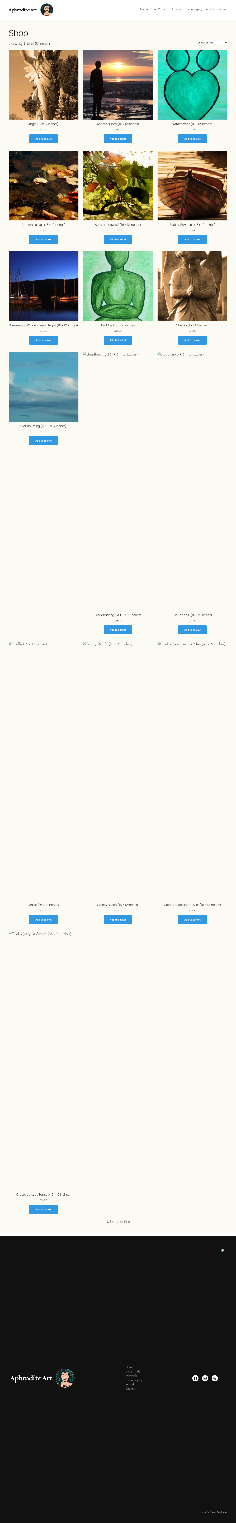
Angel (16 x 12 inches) (43, 124)
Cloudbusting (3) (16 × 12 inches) (118, 615)
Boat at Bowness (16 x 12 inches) (192, 224)
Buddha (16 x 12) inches (118, 325)
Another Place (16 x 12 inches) (118, 124)
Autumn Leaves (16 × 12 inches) (43, 224)
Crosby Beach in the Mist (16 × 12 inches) (192, 905)
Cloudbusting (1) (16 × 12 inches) (43, 426)
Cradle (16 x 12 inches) (43, 905)
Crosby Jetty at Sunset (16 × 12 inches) (43, 1194)
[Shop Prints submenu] (167, 10)
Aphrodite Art (23, 10)
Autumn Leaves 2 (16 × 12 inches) (118, 224)
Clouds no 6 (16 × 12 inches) (192, 615)
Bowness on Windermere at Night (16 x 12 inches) (43, 325)
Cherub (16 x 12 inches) (192, 325)
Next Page (123, 1221)
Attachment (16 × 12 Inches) (192, 124)
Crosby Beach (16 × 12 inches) (118, 905)
